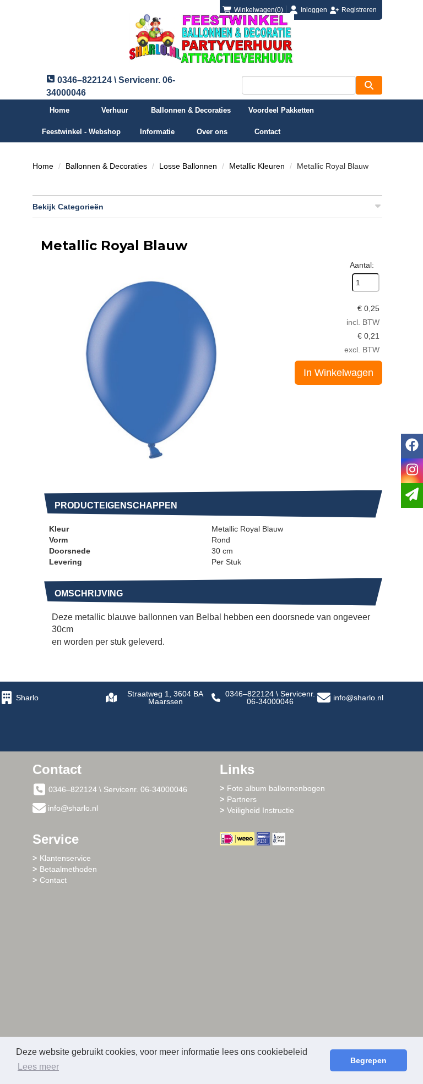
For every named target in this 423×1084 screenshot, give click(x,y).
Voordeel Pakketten (281, 110)
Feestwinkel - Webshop (81, 132)
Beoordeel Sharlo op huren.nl (305, 906)
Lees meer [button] (38, 1066)
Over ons (212, 132)
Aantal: (362, 265)
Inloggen (314, 10)
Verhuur (114, 110)
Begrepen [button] (368, 1060)
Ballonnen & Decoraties (191, 110)
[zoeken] (369, 85)
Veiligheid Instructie (260, 810)
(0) (258, 10)
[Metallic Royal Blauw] (151, 369)
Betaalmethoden (68, 869)
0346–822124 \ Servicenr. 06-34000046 (270, 697)
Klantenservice (65, 858)
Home (59, 110)
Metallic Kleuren (257, 166)
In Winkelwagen (338, 372)
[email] (412, 495)
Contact (267, 132)
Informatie (157, 132)
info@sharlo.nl (358, 697)
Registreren (359, 10)
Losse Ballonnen (188, 166)
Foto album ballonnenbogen (276, 788)
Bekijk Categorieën (68, 206)
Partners (242, 799)
